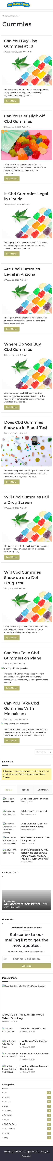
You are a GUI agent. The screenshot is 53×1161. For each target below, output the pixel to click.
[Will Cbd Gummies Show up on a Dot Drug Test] (26, 606)
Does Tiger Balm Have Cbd (34, 799)
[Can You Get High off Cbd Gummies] (26, 145)
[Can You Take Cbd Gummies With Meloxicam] (26, 723)
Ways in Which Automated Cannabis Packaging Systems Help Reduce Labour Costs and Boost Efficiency (25, 903)
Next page (41, 752)
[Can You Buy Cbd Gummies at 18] (26, 70)
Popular (8, 789)
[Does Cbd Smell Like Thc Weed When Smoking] (11, 828)
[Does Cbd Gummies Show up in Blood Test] (26, 451)
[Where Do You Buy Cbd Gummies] (26, 373)
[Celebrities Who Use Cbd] (11, 815)
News (6, 1119)
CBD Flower (9, 1128)
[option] (26, 894)
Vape (6, 1106)
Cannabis (8, 1111)
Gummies (8, 1115)
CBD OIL (8, 1102)
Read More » (11, 101)
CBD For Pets (10, 1124)
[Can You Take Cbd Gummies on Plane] (26, 668)
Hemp (6, 1133)
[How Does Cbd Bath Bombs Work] (10, 1057)
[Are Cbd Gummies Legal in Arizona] (26, 298)
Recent (25, 789)
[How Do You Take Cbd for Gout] (10, 1045)
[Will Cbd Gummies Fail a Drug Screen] (26, 526)
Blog (6, 1137)
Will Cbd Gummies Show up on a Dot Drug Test (22, 577)
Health (7, 1097)
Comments (43, 789)
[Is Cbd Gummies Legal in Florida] (26, 222)
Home (7, 16)
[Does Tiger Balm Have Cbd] (11, 802)
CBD (6, 1093)
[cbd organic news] (18, 4)
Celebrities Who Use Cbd (34, 811)
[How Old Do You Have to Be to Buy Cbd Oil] (11, 841)
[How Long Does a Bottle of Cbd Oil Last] (10, 1070)
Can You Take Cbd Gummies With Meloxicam (21, 708)
